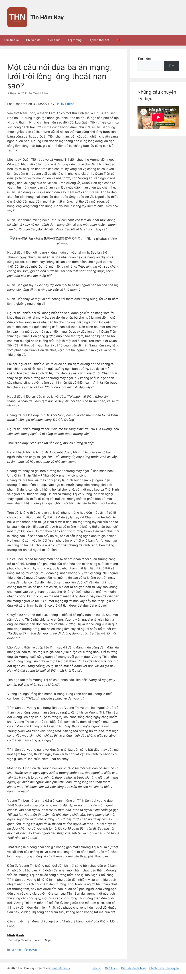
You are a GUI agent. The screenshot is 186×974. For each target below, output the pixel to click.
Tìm (171, 66)
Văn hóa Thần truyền (24, 949)
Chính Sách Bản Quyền (164, 968)
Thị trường (75, 40)
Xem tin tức (11, 40)
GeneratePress (60, 968)
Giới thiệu (111, 968)
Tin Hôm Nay (47, 17)
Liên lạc (96, 968)
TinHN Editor (64, 104)
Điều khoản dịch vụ (133, 968)
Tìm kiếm (144, 58)
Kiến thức (54, 40)
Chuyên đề (33, 40)
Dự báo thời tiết (99, 40)
